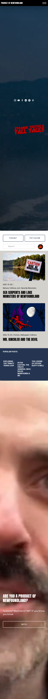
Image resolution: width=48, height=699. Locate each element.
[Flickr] (26, 100)
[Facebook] (22, 100)
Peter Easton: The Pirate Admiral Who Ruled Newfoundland (24, 369)
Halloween (24, 335)
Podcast (13, 238)
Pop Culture (35, 238)
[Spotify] (29, 100)
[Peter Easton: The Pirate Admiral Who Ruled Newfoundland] (24, 357)
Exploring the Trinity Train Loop (8, 364)
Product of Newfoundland (12, 3)
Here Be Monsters (28, 288)
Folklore (13, 288)
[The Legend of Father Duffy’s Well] (38, 356)
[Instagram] (15, 100)
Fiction (17, 335)
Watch (24, 624)
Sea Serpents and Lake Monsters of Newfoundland (21, 294)
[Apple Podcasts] (33, 100)
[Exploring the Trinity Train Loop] (10, 356)
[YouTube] (19, 100)
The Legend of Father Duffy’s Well (38, 364)
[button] (41, 352)
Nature (6, 288)
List (18, 288)
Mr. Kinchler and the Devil (20, 339)
